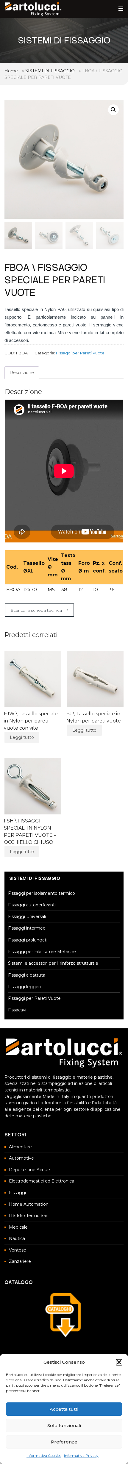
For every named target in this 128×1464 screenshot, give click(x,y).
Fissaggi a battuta (26, 975)
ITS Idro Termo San (29, 1215)
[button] (119, 1362)
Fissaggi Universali (27, 916)
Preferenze (64, 1442)
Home (11, 70)
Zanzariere (20, 1261)
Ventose (17, 1250)
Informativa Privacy (81, 1455)
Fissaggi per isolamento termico (41, 893)
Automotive (21, 1158)
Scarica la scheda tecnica (36, 610)
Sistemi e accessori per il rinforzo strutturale (53, 963)
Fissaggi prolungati (27, 940)
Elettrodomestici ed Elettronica (41, 1181)
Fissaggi (17, 1192)
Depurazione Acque (29, 1169)
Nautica (17, 1238)
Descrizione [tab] (22, 372)
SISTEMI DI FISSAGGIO (50, 70)
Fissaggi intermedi (27, 928)
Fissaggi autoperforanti (32, 905)
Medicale (18, 1227)
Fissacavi (17, 1010)
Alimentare (20, 1146)
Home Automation (29, 1204)
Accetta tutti (64, 1409)
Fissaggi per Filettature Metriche (42, 951)
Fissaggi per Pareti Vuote (80, 353)
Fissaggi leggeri (24, 986)
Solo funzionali (64, 1425)
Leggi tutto (22, 737)
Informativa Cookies (43, 1455)
